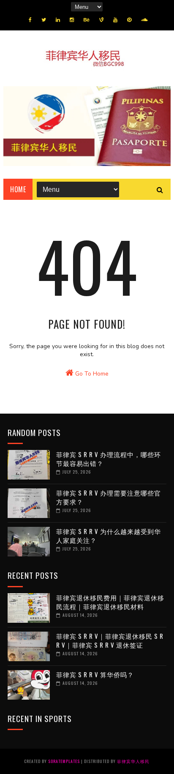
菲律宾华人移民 (133, 761)
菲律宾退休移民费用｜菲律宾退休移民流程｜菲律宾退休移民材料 (110, 602)
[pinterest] (129, 19)
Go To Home (91, 374)
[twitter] (43, 19)
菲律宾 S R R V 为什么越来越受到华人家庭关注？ (108, 535)
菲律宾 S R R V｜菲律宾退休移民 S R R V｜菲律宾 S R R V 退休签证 (109, 640)
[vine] (101, 19)
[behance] (86, 19)
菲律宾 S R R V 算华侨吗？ (95, 674)
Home (18, 189)
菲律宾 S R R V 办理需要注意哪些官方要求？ (108, 497)
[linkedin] (58, 19)
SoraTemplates (64, 761)
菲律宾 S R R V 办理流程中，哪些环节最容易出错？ (108, 459)
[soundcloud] (144, 19)
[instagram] (72, 19)
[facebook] (30, 19)
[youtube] (115, 19)
